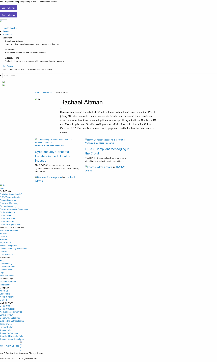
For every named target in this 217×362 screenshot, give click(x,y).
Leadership (5, 293)
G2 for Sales (5, 215)
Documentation (7, 269)
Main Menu (7, 38)
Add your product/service (11, 311)
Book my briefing (8, 7)
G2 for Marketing (7, 212)
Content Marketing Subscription (14, 248)
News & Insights (7, 296)
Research (7, 31)
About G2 (4, 290)
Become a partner (8, 281)
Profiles (3, 233)
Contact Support (7, 308)
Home (37, 93)
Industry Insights (10, 28)
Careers (3, 299)
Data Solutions (6, 254)
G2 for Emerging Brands (10, 224)
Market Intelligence (8, 245)
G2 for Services (7, 221)
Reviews (4, 239)
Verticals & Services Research (49, 145)
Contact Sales (6, 305)
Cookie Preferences (9, 332)
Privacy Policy (6, 326)
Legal (2, 272)
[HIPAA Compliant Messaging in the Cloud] (108, 139)
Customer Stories (7, 266)
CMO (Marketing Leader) (11, 194)
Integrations (5, 284)
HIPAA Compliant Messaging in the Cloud (107, 150)
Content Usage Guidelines (12, 338)
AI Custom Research (9, 230)
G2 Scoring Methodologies (12, 320)
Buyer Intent (5, 242)
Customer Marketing (9, 203)
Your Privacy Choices (10, 345)
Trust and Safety (7, 275)
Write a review (6, 314)
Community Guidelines (10, 317)
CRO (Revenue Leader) (10, 197)
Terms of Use (6, 323)
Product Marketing (8, 206)
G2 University (6, 263)
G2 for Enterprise (7, 218)
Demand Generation (9, 200)
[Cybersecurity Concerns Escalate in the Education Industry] (58, 140)
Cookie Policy (6, 329)
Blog (2, 260)
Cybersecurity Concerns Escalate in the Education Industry (53, 156)
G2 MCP (4, 236)
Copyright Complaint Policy (12, 335)
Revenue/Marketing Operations (14, 209)
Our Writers (47, 93)
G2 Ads (3, 251)
